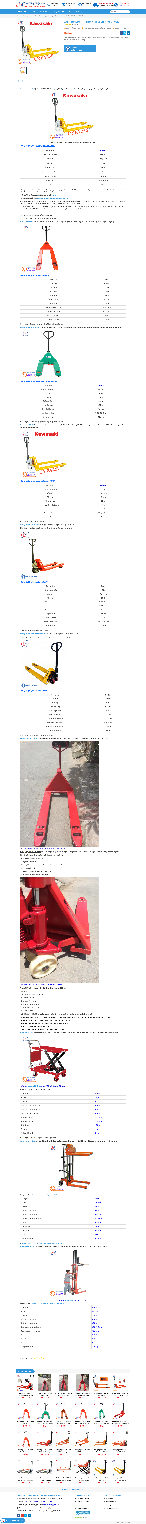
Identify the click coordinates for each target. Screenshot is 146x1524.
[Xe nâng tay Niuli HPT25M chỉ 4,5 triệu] (25, 1411)
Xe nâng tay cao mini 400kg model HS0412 (45, 1195)
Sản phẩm (43, 12)
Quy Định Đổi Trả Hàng (83, 1498)
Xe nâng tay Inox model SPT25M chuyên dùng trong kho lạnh (25, 1480)
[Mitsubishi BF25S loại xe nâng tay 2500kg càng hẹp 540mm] (101, 1411)
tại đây (55, 195)
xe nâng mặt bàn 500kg (33, 1086)
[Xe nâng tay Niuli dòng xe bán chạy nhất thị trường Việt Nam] (120, 1382)
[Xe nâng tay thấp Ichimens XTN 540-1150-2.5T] (120, 1467)
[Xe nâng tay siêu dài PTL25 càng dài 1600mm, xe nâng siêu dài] (63, 1467)
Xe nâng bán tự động (112, 1501)
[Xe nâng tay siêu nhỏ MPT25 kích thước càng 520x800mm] (101, 1439)
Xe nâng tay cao (69, 1300)
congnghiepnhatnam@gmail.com (32, 1505)
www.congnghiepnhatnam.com (50, 1508)
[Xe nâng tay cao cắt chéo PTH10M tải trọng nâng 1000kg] (82, 1467)
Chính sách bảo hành (83, 1501)
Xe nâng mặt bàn (78, 1489)
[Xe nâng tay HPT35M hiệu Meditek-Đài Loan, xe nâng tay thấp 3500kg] (25, 1439)
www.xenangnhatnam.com (32, 1508)
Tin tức (70, 12)
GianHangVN (127, 1522)
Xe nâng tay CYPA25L (27, 425)
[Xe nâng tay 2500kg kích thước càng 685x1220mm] (25, 1382)
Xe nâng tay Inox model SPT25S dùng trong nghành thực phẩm (44, 1480)
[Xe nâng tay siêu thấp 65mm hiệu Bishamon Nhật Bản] (82, 1382)
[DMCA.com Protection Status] (81, 1517)
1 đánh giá (75, 24)
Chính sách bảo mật (82, 1505)
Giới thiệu (32, 12)
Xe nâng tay (67, 1489)
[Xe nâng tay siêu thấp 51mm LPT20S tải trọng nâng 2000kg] (63, 1439)
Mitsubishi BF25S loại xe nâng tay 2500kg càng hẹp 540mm (101, 1424)
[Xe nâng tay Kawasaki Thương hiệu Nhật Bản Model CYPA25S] (39, 42)
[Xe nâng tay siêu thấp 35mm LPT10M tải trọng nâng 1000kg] (82, 1439)
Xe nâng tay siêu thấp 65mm (29, 738)
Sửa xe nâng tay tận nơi (112, 1508)
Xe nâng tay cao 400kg (27, 1141)
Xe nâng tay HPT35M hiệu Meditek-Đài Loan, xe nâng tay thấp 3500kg (25, 1452)
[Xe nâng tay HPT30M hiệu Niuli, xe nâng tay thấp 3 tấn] (82, 1411)
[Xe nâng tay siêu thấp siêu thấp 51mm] (101, 1382)
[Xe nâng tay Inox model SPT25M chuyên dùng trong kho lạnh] (25, 1467)
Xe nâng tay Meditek (26, 222)
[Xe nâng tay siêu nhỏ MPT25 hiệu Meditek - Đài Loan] (120, 1439)
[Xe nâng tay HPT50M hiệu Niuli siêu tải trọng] (44, 1439)
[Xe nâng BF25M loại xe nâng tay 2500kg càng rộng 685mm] (44, 1411)
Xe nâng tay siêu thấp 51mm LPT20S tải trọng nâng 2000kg (63, 1452)
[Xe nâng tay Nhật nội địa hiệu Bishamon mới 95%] (63, 1382)
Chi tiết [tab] (20, 81)
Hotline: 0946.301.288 (14, 1520)
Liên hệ (79, 12)
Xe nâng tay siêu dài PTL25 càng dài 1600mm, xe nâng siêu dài (63, 1480)
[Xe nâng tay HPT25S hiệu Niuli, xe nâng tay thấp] (63, 1411)
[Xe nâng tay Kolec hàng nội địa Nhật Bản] (44, 1382)
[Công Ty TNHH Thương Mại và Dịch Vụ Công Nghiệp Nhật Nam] (31, 4)
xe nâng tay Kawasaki (31, 190)
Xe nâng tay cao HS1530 (27, 1246)
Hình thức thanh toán (83, 1508)
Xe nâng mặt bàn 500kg (27, 1032)
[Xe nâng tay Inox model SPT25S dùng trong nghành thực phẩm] (44, 1467)
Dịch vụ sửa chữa (58, 12)
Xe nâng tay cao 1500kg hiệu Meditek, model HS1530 (48, 1303)
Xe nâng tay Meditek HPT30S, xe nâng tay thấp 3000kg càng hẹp (120, 1424)
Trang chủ (21, 12)
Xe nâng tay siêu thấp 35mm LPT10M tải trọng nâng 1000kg (82, 1452)
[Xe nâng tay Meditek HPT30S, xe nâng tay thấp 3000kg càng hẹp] (120, 1411)
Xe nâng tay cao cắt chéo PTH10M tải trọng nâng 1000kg (82, 1480)
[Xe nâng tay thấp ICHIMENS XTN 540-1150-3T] (101, 1467)
